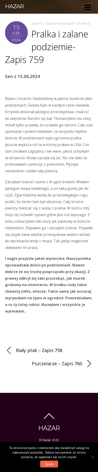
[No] (92, 457)
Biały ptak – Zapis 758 (39, 350)
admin (37, 23)
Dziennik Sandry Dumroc (68, 23)
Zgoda (49, 464)
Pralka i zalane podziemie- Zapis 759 (46, 47)
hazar (47, 440)
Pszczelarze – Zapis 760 (57, 363)
